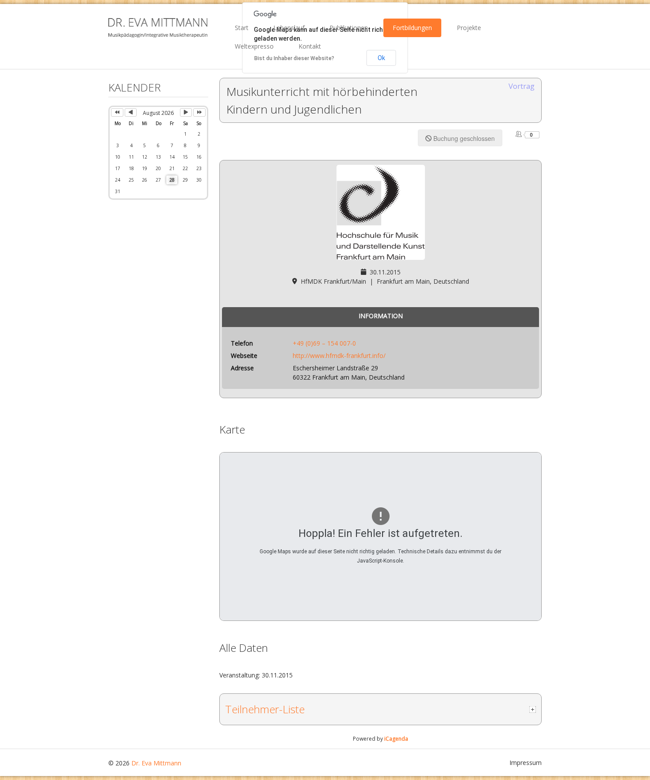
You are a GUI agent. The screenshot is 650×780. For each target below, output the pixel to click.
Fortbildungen (412, 27)
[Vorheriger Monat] (131, 112)
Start (242, 27)
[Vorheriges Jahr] (117, 112)
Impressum (525, 762)
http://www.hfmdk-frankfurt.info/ (339, 355)
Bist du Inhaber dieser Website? (294, 58)
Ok (381, 57)
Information (381, 316)
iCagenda (396, 738)
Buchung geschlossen (463, 138)
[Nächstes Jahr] (199, 112)
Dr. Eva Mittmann (156, 763)
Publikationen (348, 27)
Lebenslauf (289, 27)
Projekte (469, 27)
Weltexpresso (254, 46)
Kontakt (309, 46)
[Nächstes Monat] (186, 112)
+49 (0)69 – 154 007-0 (324, 343)
